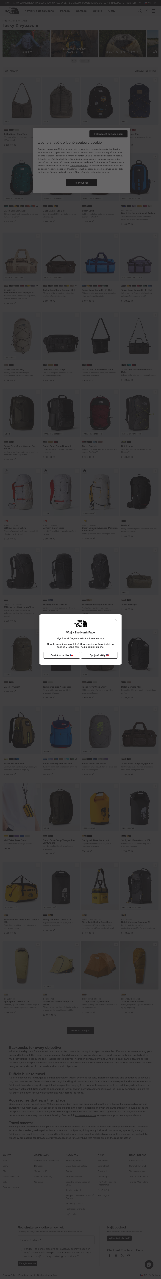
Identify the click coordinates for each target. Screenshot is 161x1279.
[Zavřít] (115, 620)
